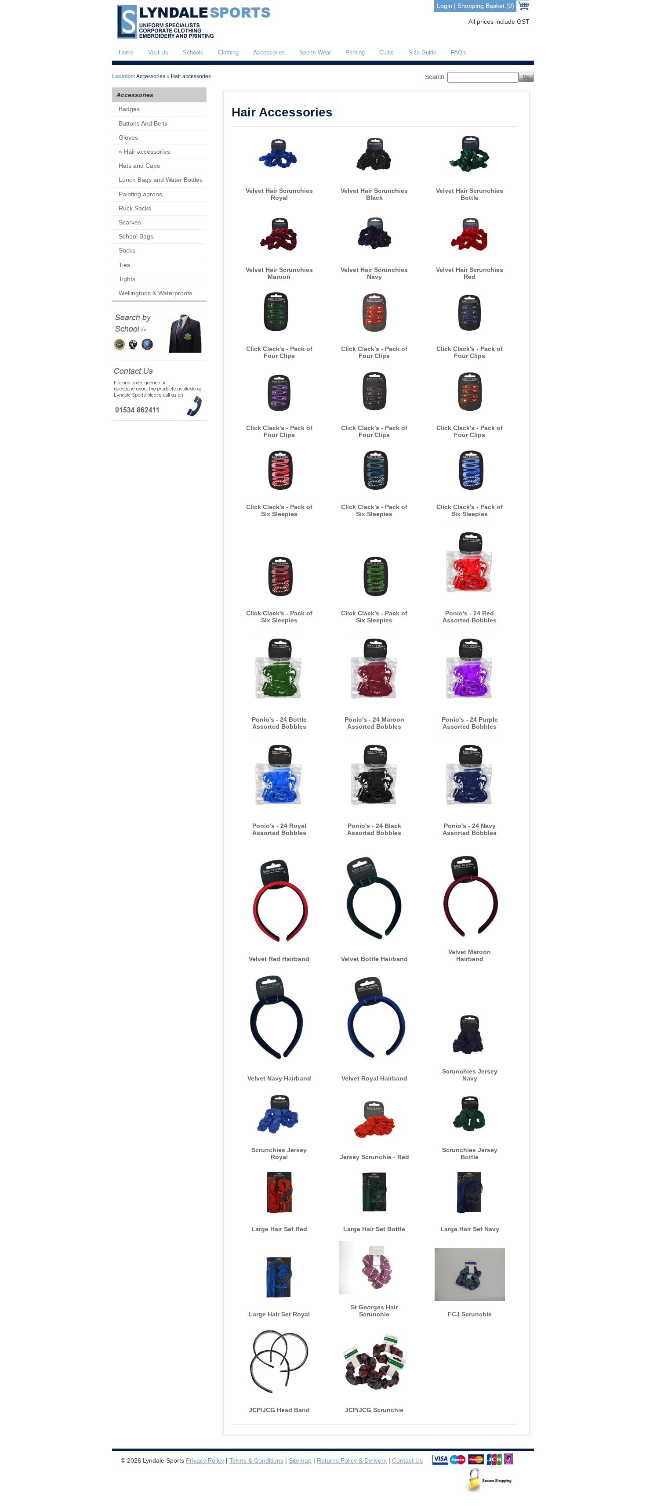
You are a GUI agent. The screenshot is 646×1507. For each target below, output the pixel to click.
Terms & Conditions (256, 1460)
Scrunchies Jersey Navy (469, 1075)
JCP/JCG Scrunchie (374, 1409)
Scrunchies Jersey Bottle (469, 1153)
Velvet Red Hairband (279, 958)
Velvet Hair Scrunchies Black (374, 194)
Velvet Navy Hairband (279, 1078)
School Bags (136, 236)
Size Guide (422, 52)
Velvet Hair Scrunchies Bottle (469, 194)
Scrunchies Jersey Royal (279, 1153)
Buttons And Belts (143, 123)
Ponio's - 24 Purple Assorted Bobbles (470, 723)
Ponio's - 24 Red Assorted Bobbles (470, 617)
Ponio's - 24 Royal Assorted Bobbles (279, 829)
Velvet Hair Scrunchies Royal (279, 194)
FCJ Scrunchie (470, 1314)
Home (126, 52)
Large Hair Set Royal (279, 1314)
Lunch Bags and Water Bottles (161, 179)
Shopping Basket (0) (485, 5)
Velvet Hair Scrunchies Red (469, 273)
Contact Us (407, 1460)
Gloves (128, 137)
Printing (355, 52)
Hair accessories (191, 76)
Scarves (130, 222)
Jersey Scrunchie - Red (374, 1156)
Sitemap (300, 1460)
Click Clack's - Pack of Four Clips (279, 352)
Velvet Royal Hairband (374, 1078)
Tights (127, 278)
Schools (193, 52)
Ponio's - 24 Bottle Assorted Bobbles (279, 723)
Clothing (228, 52)
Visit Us (158, 52)
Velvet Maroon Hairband (469, 955)
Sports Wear (315, 52)
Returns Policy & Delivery (352, 1460)
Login (444, 5)
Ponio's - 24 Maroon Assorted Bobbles (374, 723)
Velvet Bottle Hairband (374, 958)
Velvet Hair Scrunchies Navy (374, 273)
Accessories (269, 52)
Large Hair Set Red (279, 1228)
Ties (124, 264)
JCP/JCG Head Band (279, 1409)
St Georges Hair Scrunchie (374, 1311)
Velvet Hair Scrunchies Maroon (279, 273)
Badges (129, 108)
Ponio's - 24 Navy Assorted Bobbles (470, 829)
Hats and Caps (139, 165)
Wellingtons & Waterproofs (155, 292)
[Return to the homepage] (192, 36)
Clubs (386, 52)
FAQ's (458, 52)
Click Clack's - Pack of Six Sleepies (279, 510)
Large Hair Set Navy (469, 1228)
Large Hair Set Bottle (374, 1228)
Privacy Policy (205, 1460)
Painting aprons (140, 194)
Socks (127, 250)
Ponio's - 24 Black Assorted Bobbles (374, 829)
